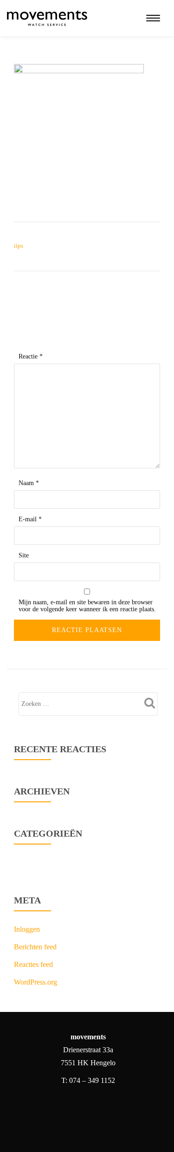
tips (18, 245)
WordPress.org (35, 982)
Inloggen (27, 929)
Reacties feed (33, 964)
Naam (29, 483)
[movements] (48, 18)
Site (24, 555)
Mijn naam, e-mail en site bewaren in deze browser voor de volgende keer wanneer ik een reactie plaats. (87, 606)
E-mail (30, 519)
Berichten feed (35, 947)
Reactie (31, 356)
